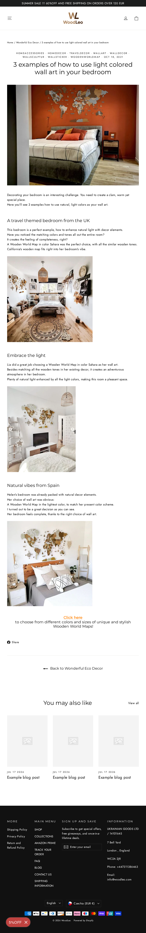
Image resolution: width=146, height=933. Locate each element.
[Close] (26, 922)
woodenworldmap (85, 57)
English (51, 903)
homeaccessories (30, 53)
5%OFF (15, 922)
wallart (99, 53)
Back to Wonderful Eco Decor (76, 668)
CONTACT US (43, 874)
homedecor (57, 53)
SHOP (38, 830)
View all (133, 703)
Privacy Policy (16, 836)
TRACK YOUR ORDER (43, 852)
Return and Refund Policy (16, 845)
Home (10, 42)
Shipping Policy (17, 830)
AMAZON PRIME (45, 843)
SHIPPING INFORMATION (44, 883)
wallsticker (57, 57)
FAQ (37, 861)
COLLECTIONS (44, 836)
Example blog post (23, 777)
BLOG (38, 868)
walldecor (118, 53)
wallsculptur (33, 57)
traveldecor (80, 53)
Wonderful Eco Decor (27, 42)
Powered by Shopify (83, 920)
